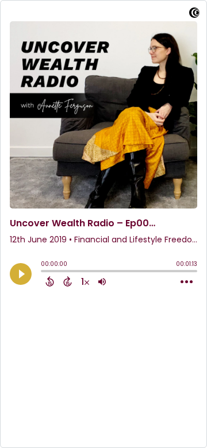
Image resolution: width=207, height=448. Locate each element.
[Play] (21, 274)
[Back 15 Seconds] (50, 281)
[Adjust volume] (102, 281)
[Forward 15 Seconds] (67, 281)
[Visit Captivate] (194, 14)
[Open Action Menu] (186, 282)
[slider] (44, 272)
